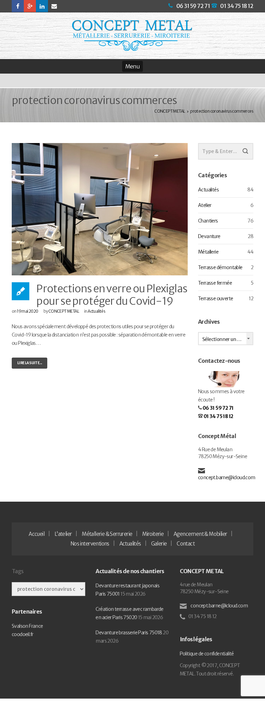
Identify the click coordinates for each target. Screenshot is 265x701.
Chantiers (208, 221)
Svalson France (27, 626)
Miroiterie (153, 534)
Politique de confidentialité (207, 654)
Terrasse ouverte (215, 298)
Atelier (205, 205)
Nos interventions (89, 543)
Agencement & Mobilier (200, 534)
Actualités (96, 311)
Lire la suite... (29, 363)
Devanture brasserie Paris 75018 (129, 632)
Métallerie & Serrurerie (107, 534)
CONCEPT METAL (63, 311)
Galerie (159, 543)
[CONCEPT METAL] (132, 35)
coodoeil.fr (22, 634)
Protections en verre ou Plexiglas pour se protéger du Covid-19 (111, 294)
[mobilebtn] (132, 66)
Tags (17, 571)
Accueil (37, 534)
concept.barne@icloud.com (226, 477)
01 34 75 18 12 (236, 5)
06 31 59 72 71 (193, 5)
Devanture (209, 236)
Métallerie (208, 252)
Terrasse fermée (215, 283)
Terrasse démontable (220, 267)
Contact (186, 543)
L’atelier (63, 534)
